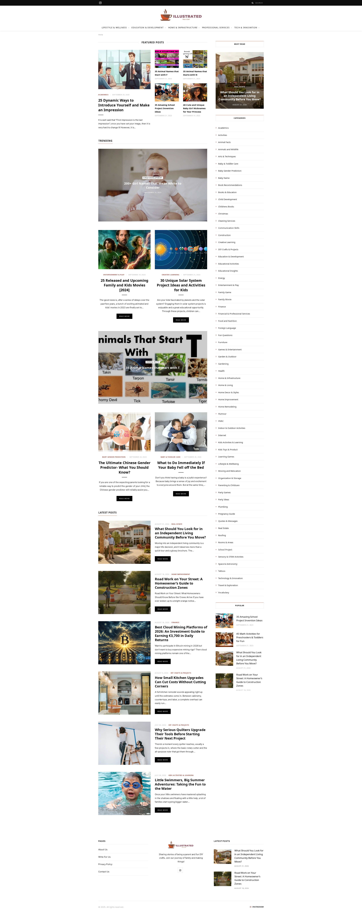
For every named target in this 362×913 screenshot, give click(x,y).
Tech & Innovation (245, 27)
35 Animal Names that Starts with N (195, 73)
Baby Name (224, 177)
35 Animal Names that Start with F (167, 73)
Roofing (222, 535)
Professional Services (216, 27)
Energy (221, 278)
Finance (175, 622)
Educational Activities (228, 263)
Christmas (223, 213)
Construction (224, 235)
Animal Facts (152, 362)
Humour (222, 413)
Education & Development (148, 27)
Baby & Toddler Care (170, 457)
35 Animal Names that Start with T (153, 367)
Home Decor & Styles (228, 392)
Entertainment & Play (113, 275)
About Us (102, 849)
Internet (222, 435)
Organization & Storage (229, 478)
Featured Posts (153, 42)
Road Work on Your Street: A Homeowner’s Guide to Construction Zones (179, 583)
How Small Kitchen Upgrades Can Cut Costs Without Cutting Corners (180, 681)
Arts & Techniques (227, 156)
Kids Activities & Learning (181, 775)
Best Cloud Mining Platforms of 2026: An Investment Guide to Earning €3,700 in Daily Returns (181, 633)
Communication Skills (228, 227)
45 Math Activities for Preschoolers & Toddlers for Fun (249, 637)
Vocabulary (223, 592)
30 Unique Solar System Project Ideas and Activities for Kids (181, 285)
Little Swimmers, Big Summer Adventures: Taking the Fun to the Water (180, 784)
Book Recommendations (230, 185)
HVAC (221, 420)
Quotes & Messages (228, 521)
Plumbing (223, 506)
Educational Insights (228, 270)
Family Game (224, 292)
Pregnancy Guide (226, 513)
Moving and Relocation (229, 470)
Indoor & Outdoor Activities (231, 428)
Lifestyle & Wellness (114, 27)
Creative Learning (170, 275)
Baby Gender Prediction (113, 457)
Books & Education (227, 192)
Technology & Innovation (230, 578)
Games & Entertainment (230, 349)
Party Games (224, 492)
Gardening (223, 363)
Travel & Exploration (228, 585)
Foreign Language (227, 328)
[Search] (253, 3)
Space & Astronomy (227, 563)
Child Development (152, 177)
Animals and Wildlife (228, 149)
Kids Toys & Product (228, 449)
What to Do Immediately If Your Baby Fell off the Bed (181, 465)
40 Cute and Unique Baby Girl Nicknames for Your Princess (194, 108)
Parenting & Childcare (228, 485)
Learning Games (226, 456)
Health (221, 370)
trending (105, 140)
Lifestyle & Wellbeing (228, 463)
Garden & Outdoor (227, 356)
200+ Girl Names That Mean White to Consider (152, 185)
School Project (225, 549)
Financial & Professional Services (234, 313)
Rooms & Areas (225, 542)
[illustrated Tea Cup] (181, 14)
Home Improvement (181, 574)
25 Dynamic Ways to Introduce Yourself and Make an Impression (124, 105)
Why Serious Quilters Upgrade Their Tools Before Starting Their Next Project (180, 733)
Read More (124, 316)
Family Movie (224, 299)
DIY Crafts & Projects (181, 673)
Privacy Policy (105, 864)
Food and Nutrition (227, 320)
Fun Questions (225, 335)
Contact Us (103, 871)
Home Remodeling (227, 406)
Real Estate (177, 524)
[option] (240, 80)
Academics (103, 95)
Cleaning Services (226, 220)
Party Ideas (223, 499)
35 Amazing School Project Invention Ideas (165, 108)
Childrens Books (226, 206)
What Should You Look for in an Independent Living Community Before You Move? (180, 533)
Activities (222, 135)
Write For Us (104, 857)
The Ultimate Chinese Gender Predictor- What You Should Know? (124, 467)
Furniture (222, 342)
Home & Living (225, 385)
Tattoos (221, 571)
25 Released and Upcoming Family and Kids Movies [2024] (124, 285)
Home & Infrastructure (182, 27)
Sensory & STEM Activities (230, 556)
